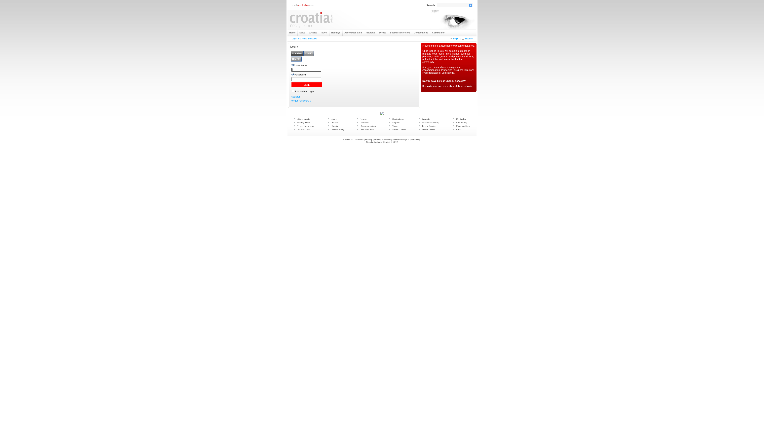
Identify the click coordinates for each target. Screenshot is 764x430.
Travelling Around (306, 126)
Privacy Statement (382, 139)
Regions (396, 122)
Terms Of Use (398, 139)
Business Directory (430, 122)
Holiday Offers (367, 129)
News (333, 119)
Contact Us (348, 139)
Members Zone (463, 126)
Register (469, 38)
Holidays (365, 122)
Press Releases (428, 129)
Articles (334, 122)
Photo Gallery (337, 129)
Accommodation (368, 126)
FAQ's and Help (413, 139)
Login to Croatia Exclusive (304, 38)
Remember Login (304, 91)
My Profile (461, 119)
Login (455, 38)
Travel (363, 119)
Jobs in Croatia (429, 126)
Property (426, 119)
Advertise (359, 139)
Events (334, 126)
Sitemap (368, 139)
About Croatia (303, 119)
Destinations (397, 119)
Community (461, 122)
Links (458, 129)
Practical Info (303, 129)
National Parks (399, 129)
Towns (395, 126)
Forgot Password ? (301, 100)
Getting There (303, 122)
